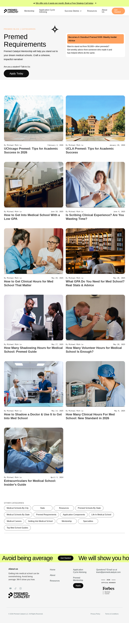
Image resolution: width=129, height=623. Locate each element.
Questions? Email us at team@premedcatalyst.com (108, 571)
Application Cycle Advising (79, 571)
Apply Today (16, 73)
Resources (55, 581)
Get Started (45, 558)
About (52, 575)
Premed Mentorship (78, 579)
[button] (73, 11)
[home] (11, 11)
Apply (78, 585)
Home (52, 570)
